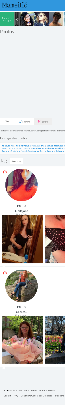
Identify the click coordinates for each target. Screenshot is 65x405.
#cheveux (35, 145)
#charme (60, 151)
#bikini (19, 145)
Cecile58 (21, 311)
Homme (26, 121)
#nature (51, 151)
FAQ (16, 396)
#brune (27, 145)
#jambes (18, 148)
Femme (44, 121)
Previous (17, 19)
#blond (23, 151)
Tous (7, 121)
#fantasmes (47, 145)
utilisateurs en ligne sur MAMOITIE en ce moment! (30, 390)
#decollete (36, 148)
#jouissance (33, 151)
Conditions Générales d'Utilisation (37, 396)
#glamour (58, 145)
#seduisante (48, 148)
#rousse (26, 148)
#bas (13, 145)
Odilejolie (21, 210)
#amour (6, 151)
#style (43, 151)
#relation (15, 151)
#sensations (7, 148)
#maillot (59, 148)
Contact (7, 396)
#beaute (6, 145)
